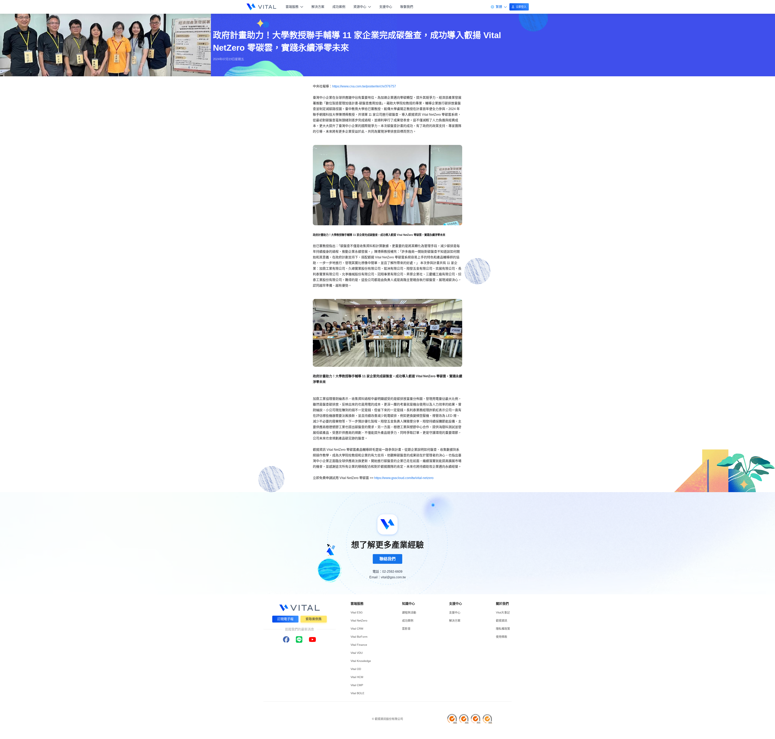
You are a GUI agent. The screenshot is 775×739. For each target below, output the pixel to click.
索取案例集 (314, 619)
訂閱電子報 (285, 619)
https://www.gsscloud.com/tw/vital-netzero (404, 478)
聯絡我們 (387, 559)
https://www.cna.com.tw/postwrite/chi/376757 (364, 86)
